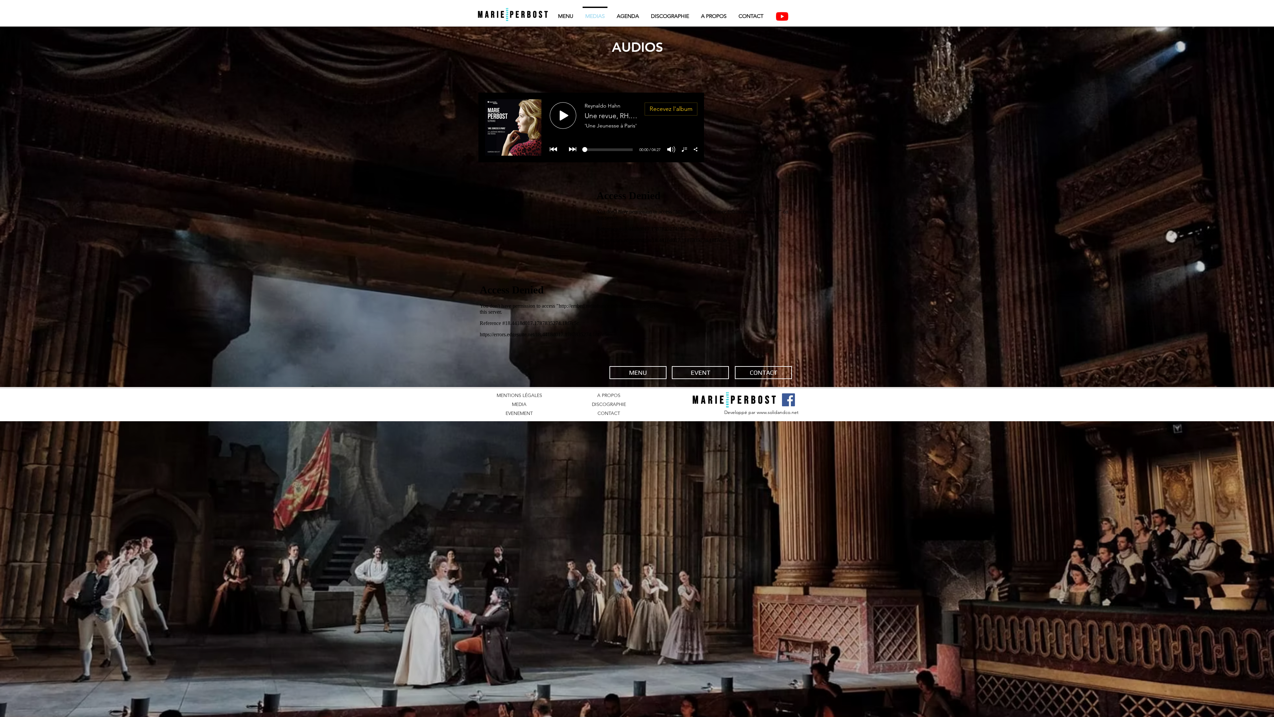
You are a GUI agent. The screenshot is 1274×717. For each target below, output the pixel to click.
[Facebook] (788, 399)
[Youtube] (782, 16)
